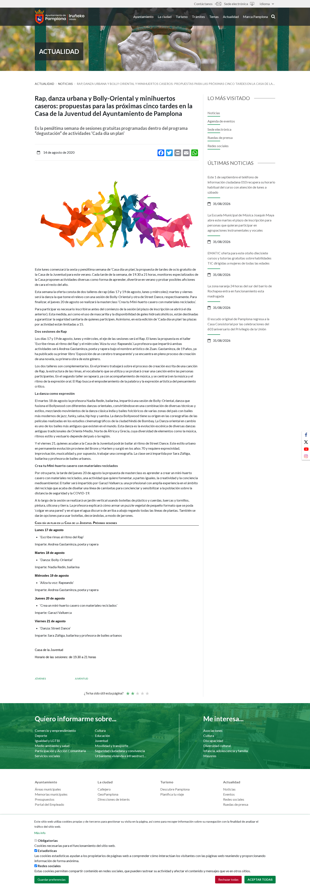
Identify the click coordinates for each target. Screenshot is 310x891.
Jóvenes (40, 678)
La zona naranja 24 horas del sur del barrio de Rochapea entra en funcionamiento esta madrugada (240, 291)
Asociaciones (212, 730)
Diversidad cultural (217, 746)
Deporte (41, 736)
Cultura (100, 730)
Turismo (182, 17)
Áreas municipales (48, 789)
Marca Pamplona (255, 17)
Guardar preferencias (52, 879)
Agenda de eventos (221, 121)
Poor (127, 691)
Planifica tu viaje (172, 794)
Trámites (198, 17)
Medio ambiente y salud (52, 746)
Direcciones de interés (114, 799)
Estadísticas (47, 851)
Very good (147, 691)
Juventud (81, 678)
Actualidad (231, 17)
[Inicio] (59, 16)
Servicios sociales (47, 756)
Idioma (265, 4)
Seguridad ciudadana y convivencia (120, 751)
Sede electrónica (236, 4)
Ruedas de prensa (220, 138)
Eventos (229, 794)
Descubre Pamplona (175, 789)
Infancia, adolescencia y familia (225, 751)
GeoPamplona (108, 794)
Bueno (142, 691)
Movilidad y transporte (111, 746)
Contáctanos (203, 4)
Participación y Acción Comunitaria (60, 751)
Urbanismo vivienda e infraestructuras (121, 756)
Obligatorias (48, 840)
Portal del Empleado (49, 804)
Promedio (137, 691)
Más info (40, 833)
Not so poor (132, 691)
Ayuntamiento (143, 17)
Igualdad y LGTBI (47, 741)
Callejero (104, 789)
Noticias (65, 83)
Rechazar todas (228, 879)
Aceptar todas (260, 879)
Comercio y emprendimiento (55, 730)
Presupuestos (44, 799)
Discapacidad (213, 741)
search (272, 16)
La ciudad (164, 17)
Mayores (209, 756)
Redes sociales (218, 146)
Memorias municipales (51, 794)
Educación (102, 736)
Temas (214, 17)
